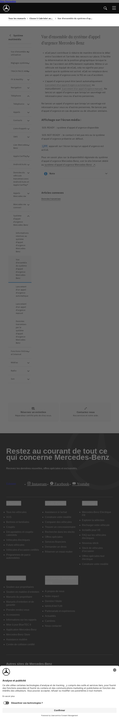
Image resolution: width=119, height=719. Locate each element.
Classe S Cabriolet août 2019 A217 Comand (41, 18)
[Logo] (6, 8)
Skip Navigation (8, 1)
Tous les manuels (17, 18)
